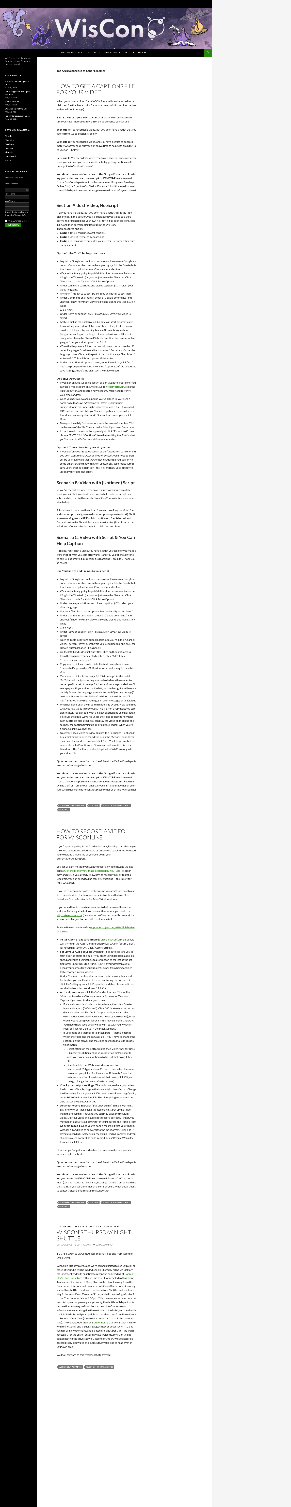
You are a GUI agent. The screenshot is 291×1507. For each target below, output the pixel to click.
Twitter (8, 160)
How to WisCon (12, 101)
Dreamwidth (10, 156)
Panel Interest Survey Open (17, 116)
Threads (9, 152)
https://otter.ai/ (115, 386)
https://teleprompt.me (69, 915)
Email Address (12, 183)
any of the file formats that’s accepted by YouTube (91, 870)
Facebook (9, 144)
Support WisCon (112, 52)
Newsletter (24, 221)
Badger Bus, (99, 1322)
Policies (142, 52)
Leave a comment (105, 1244)
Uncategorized (97, 1226)
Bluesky (8, 136)
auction (93, 806)
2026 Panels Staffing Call (16, 108)
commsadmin (84, 1244)
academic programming (72, 806)
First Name (10, 193)
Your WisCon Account (72, 52)
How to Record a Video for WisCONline (91, 834)
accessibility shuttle (70, 1367)
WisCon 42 (113, 1226)
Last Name (10, 201)
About (128, 52)
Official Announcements (72, 1226)
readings (64, 810)
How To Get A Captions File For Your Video (96, 89)
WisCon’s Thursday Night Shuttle (94, 1235)
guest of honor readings (116, 806)
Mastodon (9, 140)
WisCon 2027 (94, 52)
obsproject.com (108, 939)
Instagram (9, 148)
